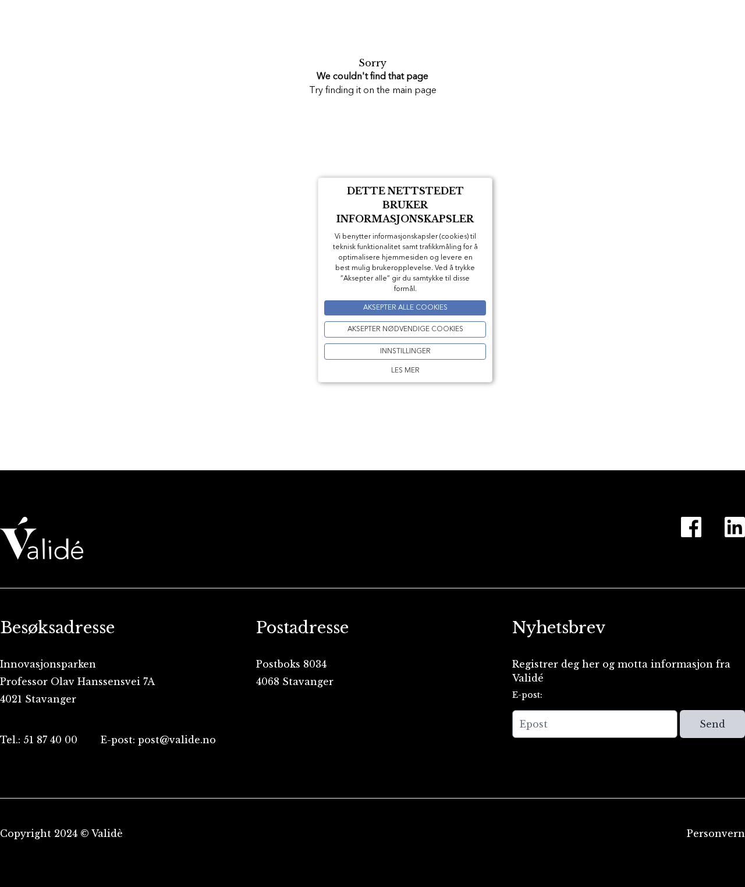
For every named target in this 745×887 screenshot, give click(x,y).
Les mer (405, 370)
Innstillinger (405, 351)
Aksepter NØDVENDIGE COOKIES (405, 329)
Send (712, 724)
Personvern (716, 833)
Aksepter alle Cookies (405, 307)
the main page (407, 90)
